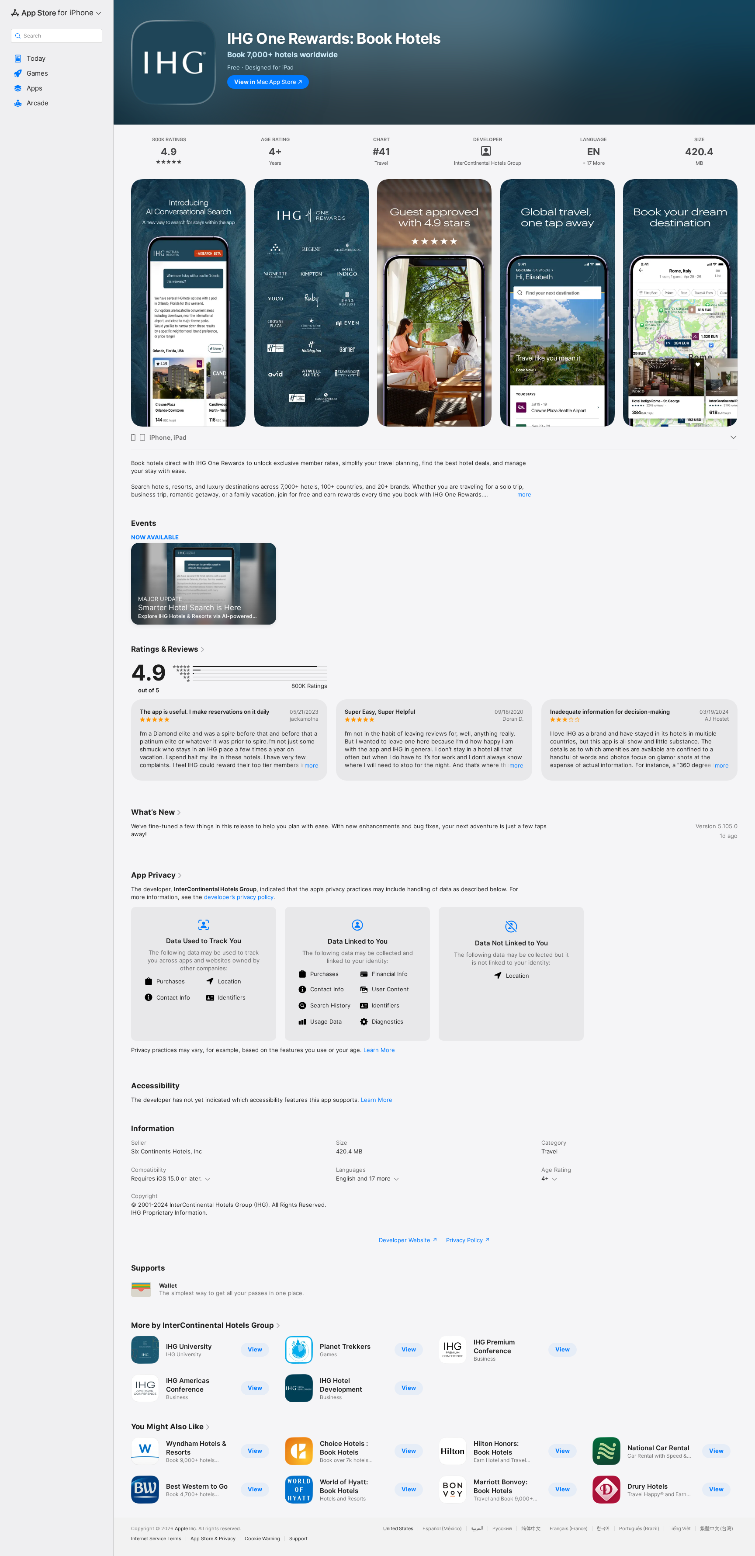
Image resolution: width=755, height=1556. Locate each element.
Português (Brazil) (639, 1528)
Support (298, 1538)
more (524, 494)
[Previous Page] (122, 303)
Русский (502, 1528)
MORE (312, 765)
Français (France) (569, 1528)
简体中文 (530, 1528)
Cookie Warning (262, 1538)
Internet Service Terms (156, 1538)
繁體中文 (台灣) (716, 1528)
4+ (545, 1178)
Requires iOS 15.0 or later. (166, 1178)
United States (398, 1528)
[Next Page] (746, 303)
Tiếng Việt (679, 1528)
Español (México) (442, 1528)
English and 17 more (363, 1178)
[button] (56, 58)
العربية (477, 1528)
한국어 (603, 1528)
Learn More (379, 1049)
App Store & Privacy (213, 1538)
